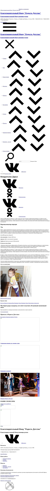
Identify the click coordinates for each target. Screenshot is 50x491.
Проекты (5, 123)
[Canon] (7, 408)
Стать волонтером (4, 311)
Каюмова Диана (17, 303)
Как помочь (5, 104)
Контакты (5, 86)
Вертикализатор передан (5, 298)
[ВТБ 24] (1, 404)
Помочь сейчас (3, 22)
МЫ (4, 67)
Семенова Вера (11, 303)
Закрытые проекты (7, 132)
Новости (5, 95)
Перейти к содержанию (24, 9)
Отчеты (4, 114)
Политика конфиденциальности (7, 476)
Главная (4, 58)
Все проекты (3, 317)
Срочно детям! (8, 173)
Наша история (6, 77)
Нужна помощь (6, 151)
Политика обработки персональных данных (9, 475)
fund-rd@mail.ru (3, 454)
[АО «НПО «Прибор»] (5, 403)
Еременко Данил (24, 303)
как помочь (5, 467)
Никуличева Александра (34, 303)
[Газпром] (5, 425)
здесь (10, 473)
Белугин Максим (4, 303)
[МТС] (1, 426)
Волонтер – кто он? (7, 141)
